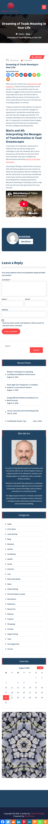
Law (9, 574)
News (9, 584)
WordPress (29, 816)
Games (10, 549)
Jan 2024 (38, 57)
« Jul (40, 668)
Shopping (11, 624)
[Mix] (34, 75)
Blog (28, 34)
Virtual (10, 649)
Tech (9, 639)
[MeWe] (30, 75)
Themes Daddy (37, 813)
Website (5, 310)
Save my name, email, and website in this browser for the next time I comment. (23, 324)
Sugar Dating (12, 634)
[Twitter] (12, 75)
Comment (6, 280)
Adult (9, 524)
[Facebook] (8, 75)
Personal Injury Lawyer (16, 594)
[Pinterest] (25, 75)
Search (7, 346)
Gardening (11, 554)
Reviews (10, 614)
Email (28, 299)
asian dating (12, 534)
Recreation (11, 599)
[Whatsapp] (39, 75)
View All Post (26, 241)
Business (10, 544)
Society (10, 629)
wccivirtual (24, 236)
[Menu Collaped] (44, 7)
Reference (11, 604)
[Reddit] (17, 75)
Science (10, 619)
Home (9, 564)
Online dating (12, 589)
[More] (8, 79)
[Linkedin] (21, 75)
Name (4, 299)
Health (10, 559)
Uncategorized (13, 644)
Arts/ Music (11, 529)
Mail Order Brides (13, 579)
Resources (11, 609)
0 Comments (27, 60)
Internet (10, 569)
